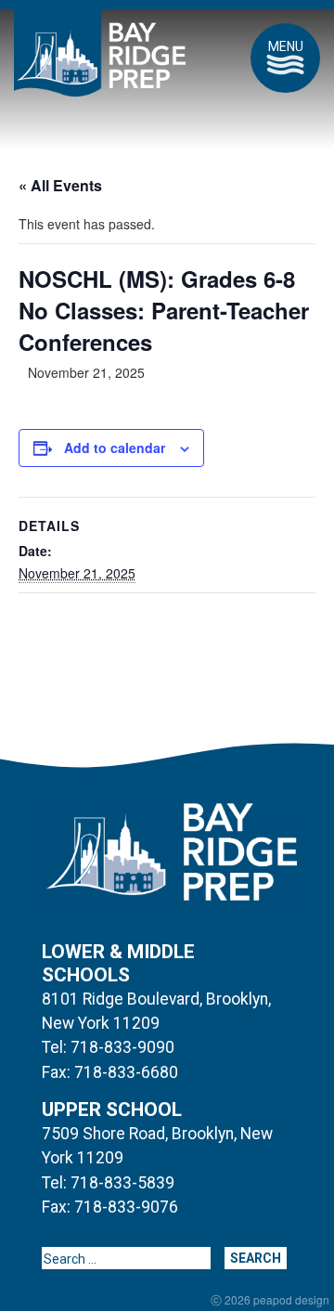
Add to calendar (114, 447)
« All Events (60, 185)
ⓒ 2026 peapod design (270, 1299)
